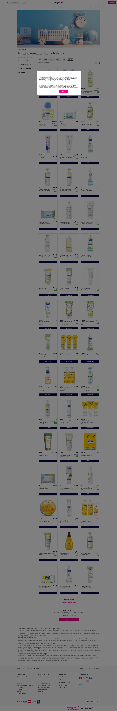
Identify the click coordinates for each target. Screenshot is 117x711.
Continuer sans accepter (75, 72)
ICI (77, 87)
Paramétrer (53, 91)
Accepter (63, 91)
